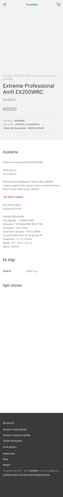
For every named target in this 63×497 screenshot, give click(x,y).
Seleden (34, 470)
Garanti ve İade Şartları (15, 429)
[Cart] (58, 4)
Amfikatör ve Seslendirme (27, 124)
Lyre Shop (23, 474)
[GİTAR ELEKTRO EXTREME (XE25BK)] (16, 353)
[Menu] (4, 4)
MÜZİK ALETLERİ (22, 76)
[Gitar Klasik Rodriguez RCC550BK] (46, 308)
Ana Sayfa (7, 76)
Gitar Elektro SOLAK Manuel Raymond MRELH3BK (43, 393)
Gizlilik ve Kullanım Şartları (17, 435)
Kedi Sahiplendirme (39, 474)
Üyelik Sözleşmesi (12, 440)
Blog (5, 459)
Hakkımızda (9, 453)
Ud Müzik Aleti (10, 474)
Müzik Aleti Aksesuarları (15, 128)
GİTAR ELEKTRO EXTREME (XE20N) (12, 326)
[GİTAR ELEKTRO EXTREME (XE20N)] (16, 308)
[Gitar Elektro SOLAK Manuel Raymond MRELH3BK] (46, 363)
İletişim (6, 464)
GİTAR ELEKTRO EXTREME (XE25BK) (13, 371)
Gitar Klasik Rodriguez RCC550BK (44, 326)
